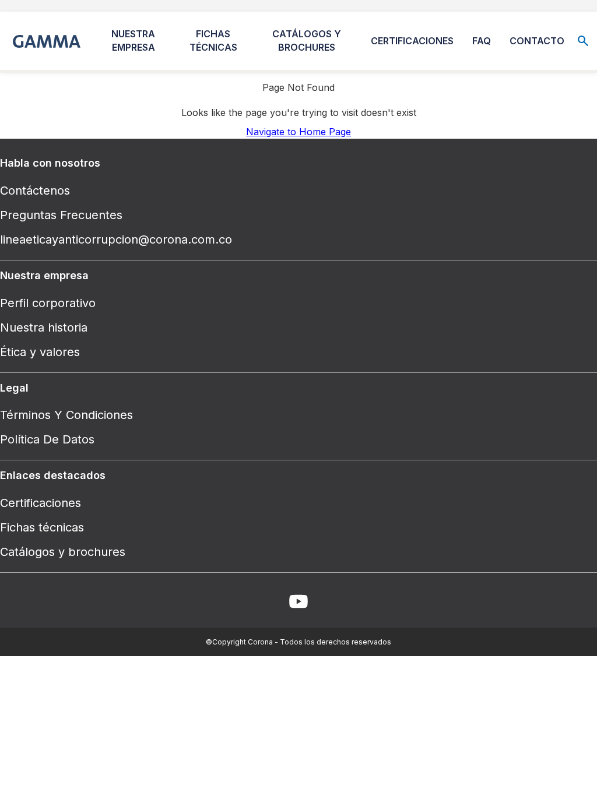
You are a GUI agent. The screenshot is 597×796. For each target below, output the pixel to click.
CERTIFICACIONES (412, 41)
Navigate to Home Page (298, 132)
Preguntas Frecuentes (61, 215)
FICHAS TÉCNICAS (213, 40)
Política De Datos (47, 439)
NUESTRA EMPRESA (133, 40)
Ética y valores (40, 352)
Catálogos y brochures (62, 552)
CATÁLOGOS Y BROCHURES (306, 40)
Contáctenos (35, 191)
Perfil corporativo (48, 303)
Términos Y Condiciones (66, 415)
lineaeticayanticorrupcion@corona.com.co (116, 239)
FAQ (481, 41)
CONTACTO (537, 41)
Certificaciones (40, 503)
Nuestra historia (43, 327)
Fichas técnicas (42, 527)
